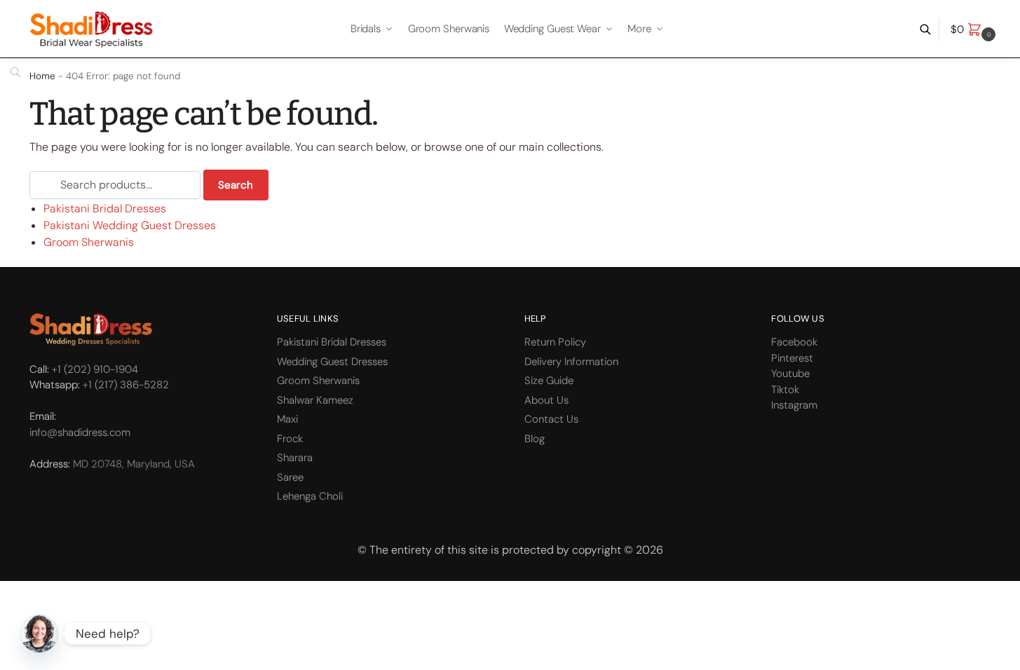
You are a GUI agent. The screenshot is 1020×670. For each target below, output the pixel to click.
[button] (975, 29)
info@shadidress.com (79, 432)
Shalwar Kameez (315, 400)
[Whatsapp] (39, 633)
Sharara (295, 458)
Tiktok (785, 390)
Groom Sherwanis (88, 242)
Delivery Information (571, 362)
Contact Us (551, 419)
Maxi (287, 419)
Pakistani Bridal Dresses (104, 208)
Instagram (794, 405)
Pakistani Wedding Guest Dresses (129, 225)
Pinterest (792, 358)
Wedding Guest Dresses (332, 362)
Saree (290, 477)
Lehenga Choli (310, 496)
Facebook (794, 342)
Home (42, 76)
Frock (290, 439)
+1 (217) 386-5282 (126, 385)
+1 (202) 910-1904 (95, 369)
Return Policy (555, 342)
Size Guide (548, 381)
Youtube (790, 374)
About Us (546, 400)
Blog (534, 439)
